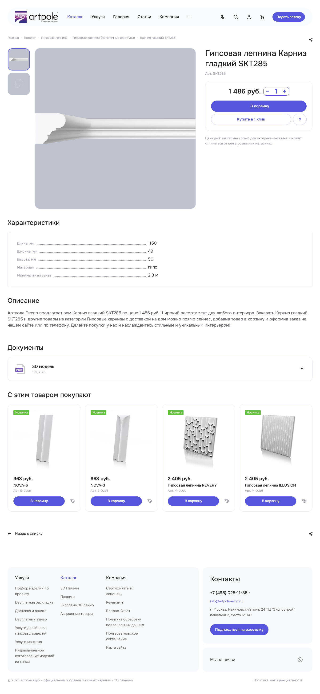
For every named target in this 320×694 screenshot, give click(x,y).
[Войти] (249, 17)
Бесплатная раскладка (34, 602)
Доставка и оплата (30, 610)
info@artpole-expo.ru (226, 601)
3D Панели (69, 588)
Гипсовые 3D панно (77, 605)
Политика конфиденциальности (278, 680)
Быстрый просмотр (44, 460)
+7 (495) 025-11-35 (229, 592)
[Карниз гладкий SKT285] (115, 128)
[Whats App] (300, 659)
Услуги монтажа (28, 641)
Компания (116, 577)
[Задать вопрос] (300, 119)
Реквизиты (115, 602)
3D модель (43, 366)
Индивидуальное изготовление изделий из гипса (34, 656)
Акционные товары (76, 613)
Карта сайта (116, 647)
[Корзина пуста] (262, 17)
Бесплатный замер (31, 619)
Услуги (22, 577)
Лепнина (67, 596)
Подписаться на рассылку (239, 629)
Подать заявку (288, 17)
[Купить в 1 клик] (72, 501)
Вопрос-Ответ (118, 610)
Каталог (68, 577)
